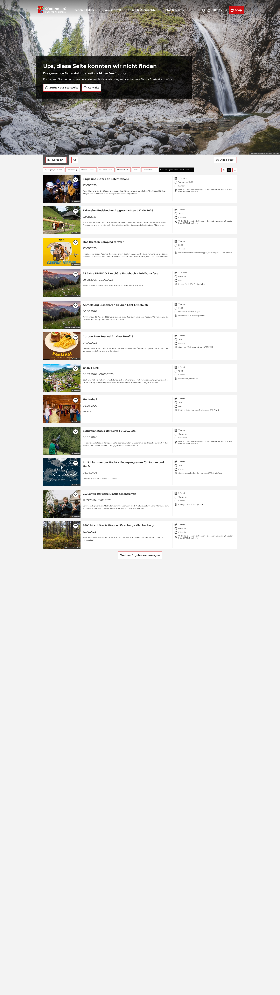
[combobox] (74, 160)
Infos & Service (174, 10)
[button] (225, 160)
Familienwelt (112, 10)
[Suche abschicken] (74, 160)
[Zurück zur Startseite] (51, 10)
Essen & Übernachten (143, 10)
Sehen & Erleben (86, 10)
